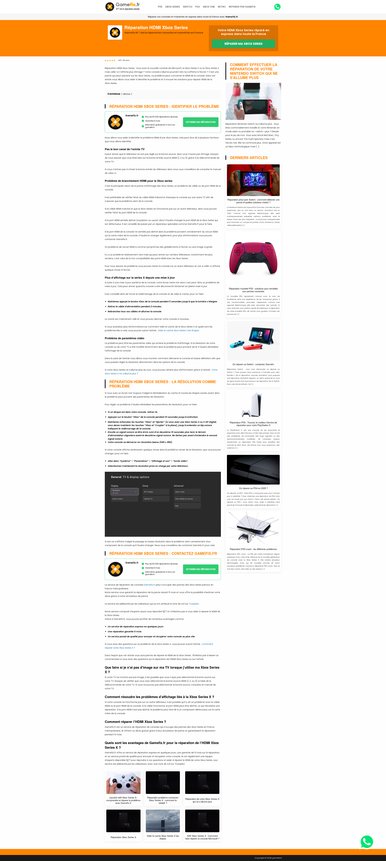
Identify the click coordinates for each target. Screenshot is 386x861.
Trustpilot (194, 603)
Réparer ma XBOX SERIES (244, 44)
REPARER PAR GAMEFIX (242, 6)
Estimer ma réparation (200, 122)
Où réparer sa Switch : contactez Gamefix (253, 364)
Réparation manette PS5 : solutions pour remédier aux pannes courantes (253, 290)
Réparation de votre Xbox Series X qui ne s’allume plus (202, 800)
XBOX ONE (209, 6)
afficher (126, 94)
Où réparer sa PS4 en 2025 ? (253, 488)
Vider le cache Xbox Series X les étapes (178, 330)
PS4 (197, 6)
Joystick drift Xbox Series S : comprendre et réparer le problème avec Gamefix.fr (123, 800)
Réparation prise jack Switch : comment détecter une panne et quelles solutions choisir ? (253, 201)
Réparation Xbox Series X (123, 837)
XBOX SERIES (172, 6)
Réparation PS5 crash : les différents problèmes (253, 549)
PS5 (160, 6)
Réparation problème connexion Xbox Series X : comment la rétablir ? (162, 800)
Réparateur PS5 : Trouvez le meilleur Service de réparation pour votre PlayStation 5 (253, 424)
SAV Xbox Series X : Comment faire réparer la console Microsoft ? (202, 837)
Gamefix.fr (231, 16)
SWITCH (187, 6)
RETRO (222, 6)
